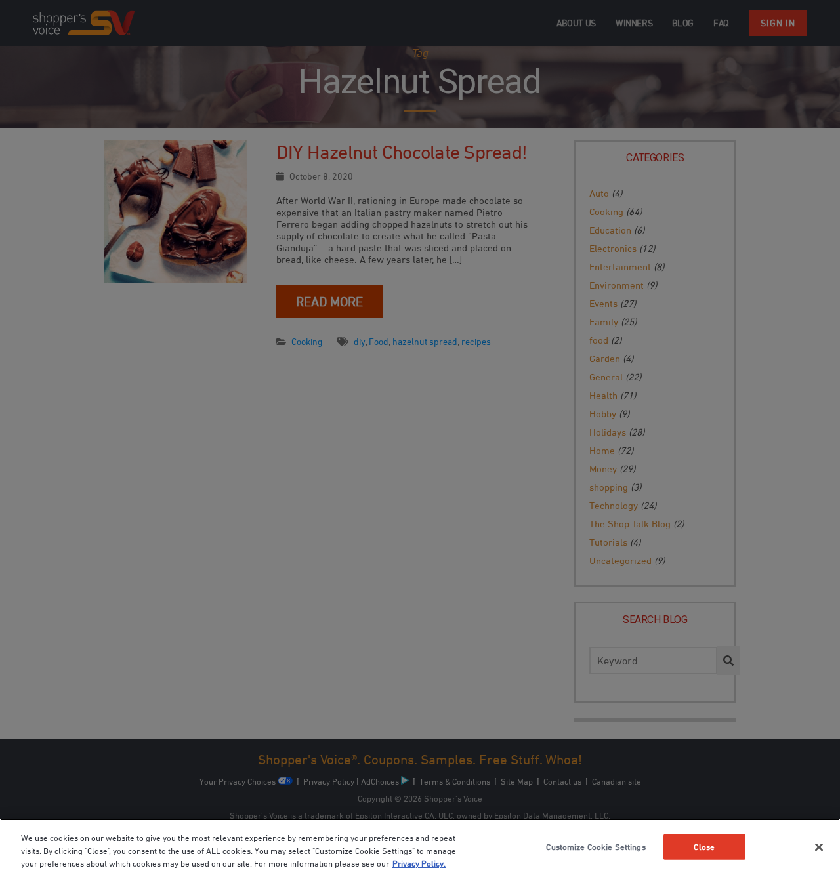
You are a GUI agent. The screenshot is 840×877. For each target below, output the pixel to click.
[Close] (819, 846)
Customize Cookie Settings (595, 846)
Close (704, 846)
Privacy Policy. (419, 863)
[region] (420, 848)
